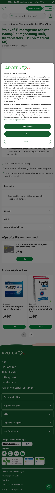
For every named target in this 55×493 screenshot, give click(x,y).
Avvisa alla (27, 134)
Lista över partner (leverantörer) (14, 120)
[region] (27, 105)
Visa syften (27, 141)
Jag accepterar (27, 126)
